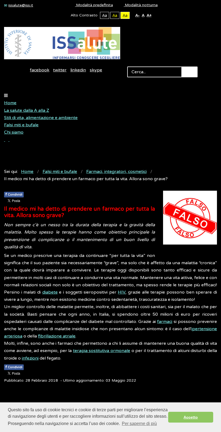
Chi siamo (13, 132)
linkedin (78, 70)
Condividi (13, 194)
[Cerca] (6, 139)
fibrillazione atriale (56, 336)
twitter (60, 70)
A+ (149, 15)
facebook (39, 70)
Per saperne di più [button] (139, 423)
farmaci (164, 321)
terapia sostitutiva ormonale (101, 350)
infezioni (30, 358)
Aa (104, 15)
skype (96, 70)
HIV (121, 292)
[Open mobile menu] (6, 95)
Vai (189, 72)
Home (10, 103)
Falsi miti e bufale (21, 125)
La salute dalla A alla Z (26, 110)
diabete (50, 292)
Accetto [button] (191, 417)
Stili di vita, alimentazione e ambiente (41, 117)
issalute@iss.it (20, 5)
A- (137, 15)
